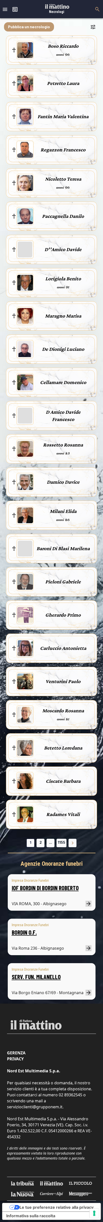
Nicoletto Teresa (63, 179)
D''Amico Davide (63, 249)
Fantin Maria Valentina (63, 116)
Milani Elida (63, 511)
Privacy (15, 1059)
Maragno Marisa (63, 316)
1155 (61, 842)
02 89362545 (70, 1095)
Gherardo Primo (63, 615)
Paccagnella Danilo (63, 216)
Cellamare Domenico (63, 382)
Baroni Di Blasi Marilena (63, 548)
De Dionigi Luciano (63, 349)
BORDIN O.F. (24, 932)
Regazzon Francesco (63, 150)
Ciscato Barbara (63, 781)
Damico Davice (63, 482)
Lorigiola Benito (63, 279)
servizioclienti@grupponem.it (34, 1107)
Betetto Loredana (63, 748)
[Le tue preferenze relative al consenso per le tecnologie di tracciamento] (94, 1213)
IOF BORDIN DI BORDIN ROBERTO (45, 887)
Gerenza (16, 1053)
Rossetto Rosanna (63, 445)
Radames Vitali (63, 814)
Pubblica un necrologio (29, 26)
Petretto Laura (63, 83)
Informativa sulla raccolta (30, 1215)
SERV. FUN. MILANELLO (36, 976)
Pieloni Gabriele (63, 582)
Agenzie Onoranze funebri (51, 863)
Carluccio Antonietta (63, 648)
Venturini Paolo (63, 681)
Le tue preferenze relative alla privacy (57, 1207)
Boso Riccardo (63, 46)
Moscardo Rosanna (63, 711)
